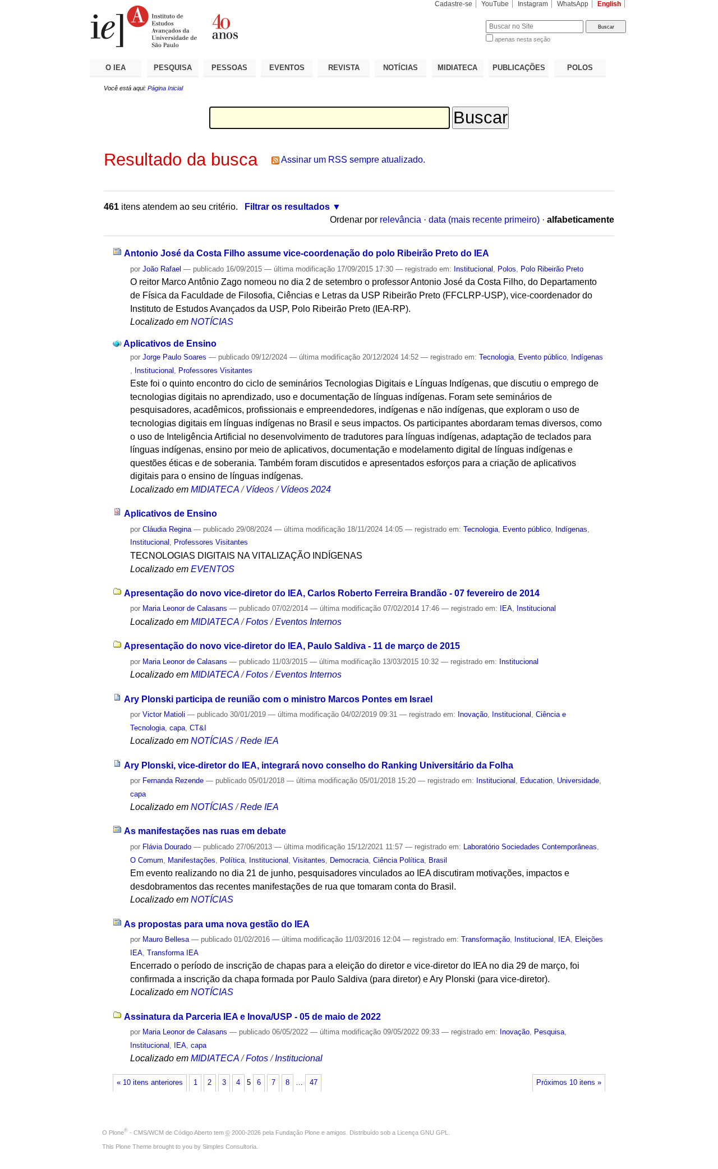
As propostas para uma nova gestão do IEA (217, 924)
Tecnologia (496, 357)
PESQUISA (173, 67)
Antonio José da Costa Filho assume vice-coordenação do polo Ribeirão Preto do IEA (306, 253)
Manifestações (191, 860)
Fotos (257, 622)
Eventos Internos (308, 622)
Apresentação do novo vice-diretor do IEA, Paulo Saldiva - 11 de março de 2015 (292, 646)
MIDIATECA (457, 67)
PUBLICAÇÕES (519, 67)
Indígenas (587, 357)
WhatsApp (572, 4)
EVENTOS (287, 67)
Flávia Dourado (166, 847)
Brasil (438, 860)
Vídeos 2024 (305, 489)
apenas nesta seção (522, 39)
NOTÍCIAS (400, 67)
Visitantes (309, 860)
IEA (506, 608)
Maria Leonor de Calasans (184, 608)
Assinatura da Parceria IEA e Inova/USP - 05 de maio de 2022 (252, 1016)
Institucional (473, 269)
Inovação (472, 714)
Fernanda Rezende (173, 780)
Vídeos (260, 489)
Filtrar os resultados (287, 206)
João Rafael (161, 269)
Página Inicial (165, 88)
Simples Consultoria (229, 1146)
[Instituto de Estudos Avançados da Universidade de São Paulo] (224, 26)
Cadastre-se (453, 4)
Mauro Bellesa (165, 939)
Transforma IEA (173, 953)
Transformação (485, 939)
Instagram (533, 4)
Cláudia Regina (166, 529)
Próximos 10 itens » (568, 1083)
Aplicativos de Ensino (170, 343)
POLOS (580, 67)
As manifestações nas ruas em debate (205, 831)
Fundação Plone (297, 1132)
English (609, 4)
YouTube (495, 4)
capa (177, 728)
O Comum (146, 860)
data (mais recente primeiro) (484, 219)
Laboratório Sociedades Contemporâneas (530, 847)
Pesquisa (549, 1032)
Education (536, 780)
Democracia (349, 860)
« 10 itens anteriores (150, 1083)
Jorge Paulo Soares (174, 357)
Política (232, 860)
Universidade (578, 780)
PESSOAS (229, 67)
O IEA (115, 67)
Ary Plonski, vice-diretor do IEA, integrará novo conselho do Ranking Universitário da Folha (318, 765)
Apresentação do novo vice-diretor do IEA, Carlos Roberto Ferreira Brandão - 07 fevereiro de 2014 (332, 593)
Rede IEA (259, 740)
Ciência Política (398, 860)
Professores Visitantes (215, 370)
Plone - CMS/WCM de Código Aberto (160, 1132)
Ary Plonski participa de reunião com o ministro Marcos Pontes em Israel (278, 699)
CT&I (198, 728)
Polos (507, 269)
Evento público (542, 357)
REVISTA (344, 67)
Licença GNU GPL (422, 1132)
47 (313, 1083)
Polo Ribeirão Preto (552, 269)
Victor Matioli (163, 714)
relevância (400, 219)
